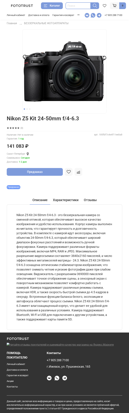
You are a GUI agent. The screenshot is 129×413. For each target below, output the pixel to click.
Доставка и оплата (38, 15)
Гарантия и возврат (63, 15)
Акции (10, 381)
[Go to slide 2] (27, 109)
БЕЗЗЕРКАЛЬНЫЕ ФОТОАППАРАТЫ (46, 23)
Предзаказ (34, 172)
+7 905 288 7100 (113, 15)
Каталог (55, 5)
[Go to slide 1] (24, 109)
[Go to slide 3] (29, 109)
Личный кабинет (16, 15)
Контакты (12, 386)
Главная (12, 23)
